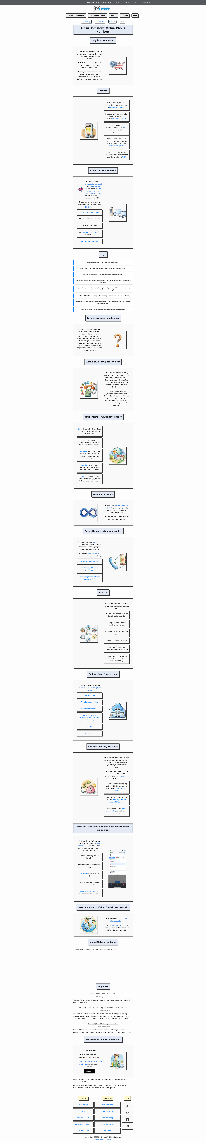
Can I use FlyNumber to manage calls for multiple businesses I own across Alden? (103, 296)
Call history (84, 874)
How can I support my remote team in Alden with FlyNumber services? (103, 309)
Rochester (83, 440)
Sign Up (89, 1071)
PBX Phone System (119, 119)
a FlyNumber (121, 776)
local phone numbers (117, 925)
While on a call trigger (88, 891)
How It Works (107, 1131)
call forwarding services (117, 107)
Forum (134, 2)
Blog (135, 15)
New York (112, 22)
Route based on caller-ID (89, 709)
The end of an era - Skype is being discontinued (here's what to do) (103, 1007)
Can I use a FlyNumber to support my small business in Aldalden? (103, 274)
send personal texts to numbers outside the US (92, 191)
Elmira (80, 429)
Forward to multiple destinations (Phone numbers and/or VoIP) (89, 717)
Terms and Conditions (103, 1139)
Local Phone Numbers (76, 15)
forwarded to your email (93, 184)
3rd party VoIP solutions (89, 241)
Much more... (89, 733)
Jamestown (85, 465)
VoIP (124, 157)
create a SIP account (116, 802)
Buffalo (82, 476)
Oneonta (83, 451)
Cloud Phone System (97, 15)
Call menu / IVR (89, 695)
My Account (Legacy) (105, 2)
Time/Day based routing (89, 702)
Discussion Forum (83, 1118)
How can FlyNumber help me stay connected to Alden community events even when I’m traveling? (103, 281)
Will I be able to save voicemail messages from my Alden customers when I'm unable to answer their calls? (103, 302)
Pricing (113, 15)
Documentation (145, 2)
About (118, 2)
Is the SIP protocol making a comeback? (103, 1023)
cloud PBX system (93, 553)
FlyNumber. (89, 207)
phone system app (119, 800)
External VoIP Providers (83, 1124)
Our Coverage (86, 22)
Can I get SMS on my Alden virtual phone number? (103, 262)
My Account (91, 2)
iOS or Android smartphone (89, 212)
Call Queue (89, 727)
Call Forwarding (107, 1118)
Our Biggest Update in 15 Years (103, 993)
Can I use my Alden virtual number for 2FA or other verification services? (103, 268)
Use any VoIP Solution (107, 1124)
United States (100, 22)
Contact (126, 2)
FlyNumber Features (107, 1111)
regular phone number (90, 232)
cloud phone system (116, 146)
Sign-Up (125, 15)
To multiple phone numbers (89, 561)
